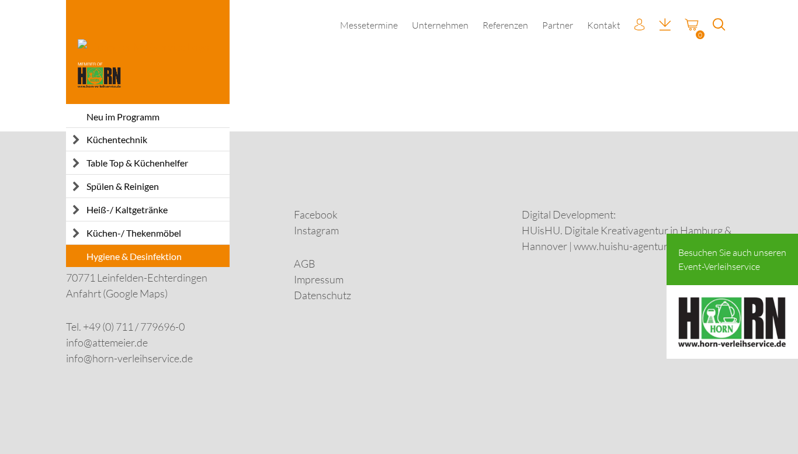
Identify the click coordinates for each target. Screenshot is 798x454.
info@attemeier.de (107, 342)
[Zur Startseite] (148, 52)
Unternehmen (440, 25)
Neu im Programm (122, 116)
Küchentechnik (116, 139)
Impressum (319, 279)
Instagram (316, 230)
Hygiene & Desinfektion (134, 256)
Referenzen (505, 25)
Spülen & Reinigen (122, 186)
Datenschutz (322, 295)
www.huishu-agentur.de (627, 246)
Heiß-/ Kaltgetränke (127, 209)
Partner (557, 25)
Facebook (316, 214)
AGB (304, 263)
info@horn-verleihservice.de (129, 358)
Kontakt (603, 25)
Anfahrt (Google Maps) (117, 293)
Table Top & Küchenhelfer (137, 162)
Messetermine (369, 25)
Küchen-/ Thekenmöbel (133, 232)
